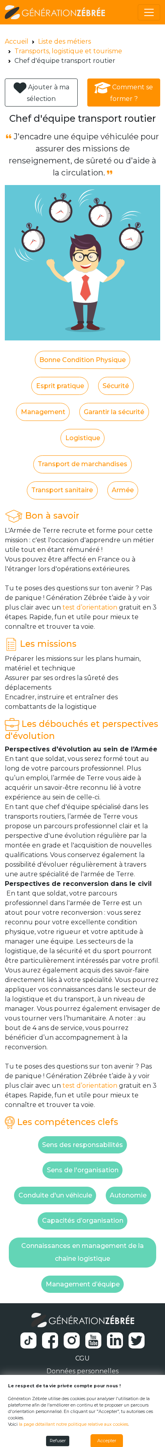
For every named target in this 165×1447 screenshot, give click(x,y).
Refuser (58, 1440)
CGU (82, 1358)
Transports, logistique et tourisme (68, 51)
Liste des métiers (64, 41)
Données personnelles (82, 1371)
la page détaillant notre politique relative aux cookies (73, 1424)
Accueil (16, 41)
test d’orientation (89, 607)
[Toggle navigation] (149, 12)
